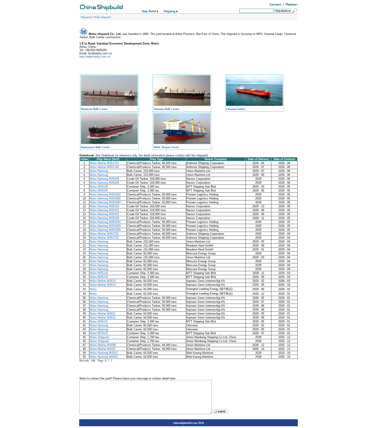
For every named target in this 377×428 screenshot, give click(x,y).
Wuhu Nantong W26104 (104, 218)
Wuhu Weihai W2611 (102, 313)
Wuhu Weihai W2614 (102, 284)
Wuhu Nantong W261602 (105, 194)
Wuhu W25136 (98, 190)
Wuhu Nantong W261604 (105, 202)
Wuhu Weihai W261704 (104, 167)
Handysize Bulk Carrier (94, 109)
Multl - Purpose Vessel (166, 147)
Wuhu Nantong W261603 (105, 226)
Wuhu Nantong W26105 (104, 178)
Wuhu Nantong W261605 (105, 229)
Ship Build (149, 11)
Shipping (169, 11)
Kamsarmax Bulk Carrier (95, 147)
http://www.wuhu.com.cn (94, 56)
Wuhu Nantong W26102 (104, 214)
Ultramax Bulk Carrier (166, 109)
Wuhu (93, 289)
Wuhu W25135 (98, 186)
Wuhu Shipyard (102, 17)
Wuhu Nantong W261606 (105, 198)
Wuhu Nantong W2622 (103, 352)
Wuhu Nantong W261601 (105, 222)
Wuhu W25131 (98, 321)
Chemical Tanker (235, 109)
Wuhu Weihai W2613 (102, 280)
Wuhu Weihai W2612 (102, 317)
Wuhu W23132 (98, 333)
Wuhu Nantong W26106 (104, 182)
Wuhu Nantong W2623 (103, 356)
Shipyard (85, 17)
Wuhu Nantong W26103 (104, 206)
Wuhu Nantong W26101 (104, 210)
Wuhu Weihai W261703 (104, 163)
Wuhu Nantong (98, 171)
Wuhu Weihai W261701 (104, 233)
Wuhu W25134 (98, 273)
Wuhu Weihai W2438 (102, 345)
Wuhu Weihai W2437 (102, 349)
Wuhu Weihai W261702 (104, 237)
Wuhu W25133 (98, 277)
